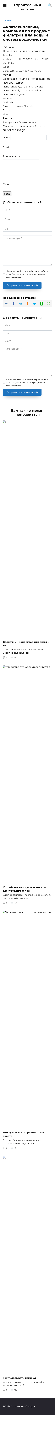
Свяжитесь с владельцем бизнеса (24, 126)
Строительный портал (27, 7)
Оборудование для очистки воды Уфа (26, 78)
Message (8, 184)
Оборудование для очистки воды (24, 51)
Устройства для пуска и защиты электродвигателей (24, 889)
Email (6, 147)
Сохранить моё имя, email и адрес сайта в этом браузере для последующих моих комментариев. (27, 274)
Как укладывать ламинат (19, 1377)
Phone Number (12, 156)
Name (6, 137)
